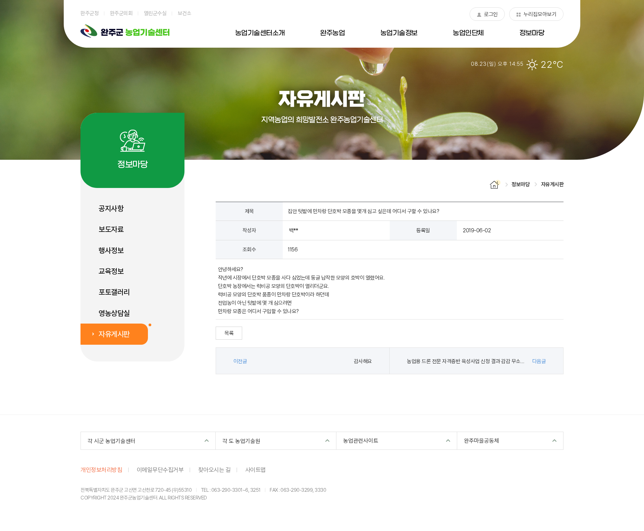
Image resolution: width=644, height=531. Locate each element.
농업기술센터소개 (260, 33)
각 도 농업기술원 (241, 441)
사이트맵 (255, 470)
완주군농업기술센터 (124, 31)
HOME (495, 184)
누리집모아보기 (536, 15)
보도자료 (111, 229)
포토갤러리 (114, 292)
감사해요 (363, 361)
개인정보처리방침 (101, 470)
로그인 (487, 15)
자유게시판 (114, 334)
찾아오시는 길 (214, 470)
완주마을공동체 (481, 440)
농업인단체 (468, 33)
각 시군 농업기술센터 (112, 441)
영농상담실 (114, 313)
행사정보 (111, 250)
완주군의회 (121, 13)
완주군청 (89, 13)
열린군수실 (155, 13)
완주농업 (332, 33)
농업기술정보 (399, 33)
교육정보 (111, 271)
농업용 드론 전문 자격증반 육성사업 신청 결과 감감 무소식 (466, 361)
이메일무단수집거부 (160, 470)
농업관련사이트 (360, 440)
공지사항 (111, 208)
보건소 (185, 13)
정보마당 (531, 33)
